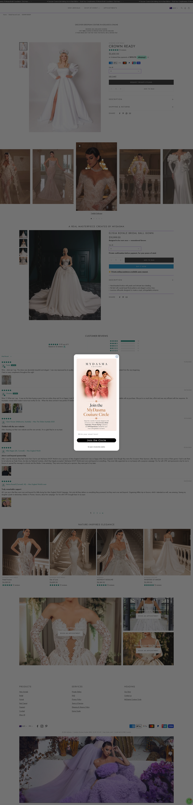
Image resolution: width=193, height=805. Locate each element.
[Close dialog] (117, 356)
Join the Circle (96, 440)
